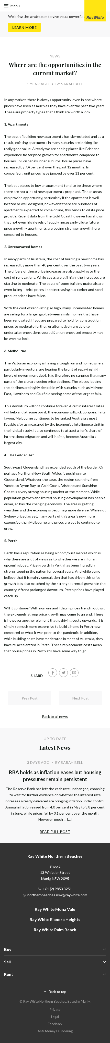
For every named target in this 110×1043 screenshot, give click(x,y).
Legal (55, 1017)
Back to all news (55, 716)
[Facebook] (52, 672)
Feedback (55, 1024)
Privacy (55, 1010)
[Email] (74, 672)
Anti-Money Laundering (55, 1031)
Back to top (57, 992)
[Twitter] (63, 672)
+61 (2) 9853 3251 (57, 889)
